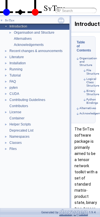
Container (16, 118)
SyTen (9, 20)
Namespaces (19, 137)
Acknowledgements (29, 45)
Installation (17, 63)
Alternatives (23, 39)
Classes (15, 143)
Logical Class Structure (92, 82)
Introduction (18, 26)
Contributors (18, 106)
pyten (13, 88)
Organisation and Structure (34, 32)
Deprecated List (21, 130)
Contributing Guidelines (27, 100)
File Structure (92, 72)
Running (15, 69)
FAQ (12, 81)
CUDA (14, 94)
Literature (16, 57)
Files (13, 149)
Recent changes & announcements (35, 51)
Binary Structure (92, 92)
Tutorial (15, 75)
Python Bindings (92, 101)
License (15, 112)
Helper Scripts (20, 124)
